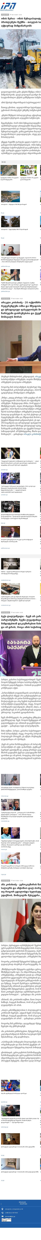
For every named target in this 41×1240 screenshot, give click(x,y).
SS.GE (4, 162)
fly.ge (2, 213)
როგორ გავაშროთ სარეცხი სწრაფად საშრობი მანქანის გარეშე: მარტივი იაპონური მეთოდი (17, 867)
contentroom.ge (5, 580)
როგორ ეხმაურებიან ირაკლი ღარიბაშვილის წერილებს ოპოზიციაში (17, 540)
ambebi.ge (4, 469)
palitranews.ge (5, 548)
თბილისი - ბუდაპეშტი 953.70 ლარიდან (14, 229)
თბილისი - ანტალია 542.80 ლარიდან (14, 204)
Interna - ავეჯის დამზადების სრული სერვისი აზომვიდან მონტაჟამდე (16, 572)
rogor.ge (3, 874)
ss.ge (2, 1155)
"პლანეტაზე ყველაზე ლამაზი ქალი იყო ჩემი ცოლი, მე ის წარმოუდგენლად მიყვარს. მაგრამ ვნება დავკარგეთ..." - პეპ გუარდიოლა (20, 1120)
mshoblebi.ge (5, 821)
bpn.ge (3, 523)
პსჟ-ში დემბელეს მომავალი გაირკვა (14, 1093)
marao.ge (4, 849)
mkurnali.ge (4, 796)
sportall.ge (4, 1102)
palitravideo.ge (5, 266)
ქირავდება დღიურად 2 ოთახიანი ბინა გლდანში (18, 1147)
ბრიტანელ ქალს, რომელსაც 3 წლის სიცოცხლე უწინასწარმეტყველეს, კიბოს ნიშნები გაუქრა (17, 788)
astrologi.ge (4, 1127)
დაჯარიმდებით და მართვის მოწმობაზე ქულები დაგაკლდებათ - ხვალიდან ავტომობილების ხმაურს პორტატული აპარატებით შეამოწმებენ (19, 516)
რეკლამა (23, 1204)
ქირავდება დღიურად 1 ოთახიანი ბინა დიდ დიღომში (20, 1172)
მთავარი (22, 1202)
